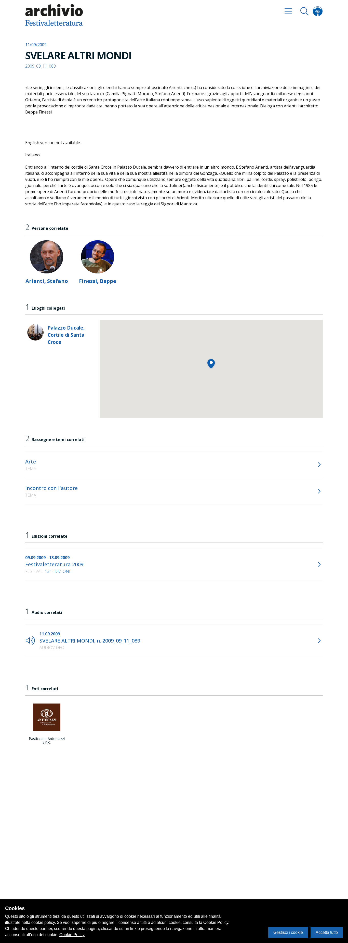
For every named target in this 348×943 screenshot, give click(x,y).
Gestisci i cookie (288, 932)
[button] (211, 363)
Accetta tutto (327, 932)
